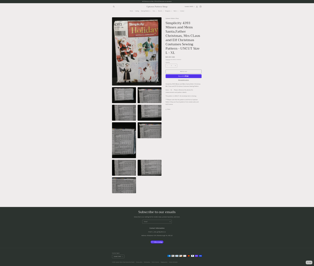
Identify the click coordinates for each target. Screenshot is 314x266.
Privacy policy (139, 262)
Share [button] (168, 109)
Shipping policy (164, 262)
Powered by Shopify (130, 262)
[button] (114, 6)
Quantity (168, 62)
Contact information (173, 262)
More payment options (183, 80)
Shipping (168, 59)
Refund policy (147, 262)
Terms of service (155, 262)
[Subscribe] (170, 222)
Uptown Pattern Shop (120, 262)
